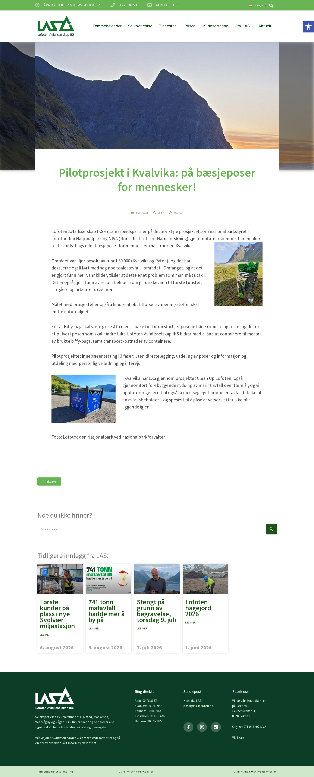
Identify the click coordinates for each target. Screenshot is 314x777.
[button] (308, 26)
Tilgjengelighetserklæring (55, 771)
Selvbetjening (140, 26)
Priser (189, 26)
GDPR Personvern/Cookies (136, 771)
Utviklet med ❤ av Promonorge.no (255, 771)
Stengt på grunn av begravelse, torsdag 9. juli (156, 611)
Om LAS (242, 26)
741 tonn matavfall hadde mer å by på (106, 611)
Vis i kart (238, 738)
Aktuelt (264, 26)
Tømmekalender (107, 26)
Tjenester (167, 26)
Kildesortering (215, 26)
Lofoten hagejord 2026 (198, 608)
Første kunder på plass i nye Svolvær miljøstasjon (57, 614)
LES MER (45, 635)
